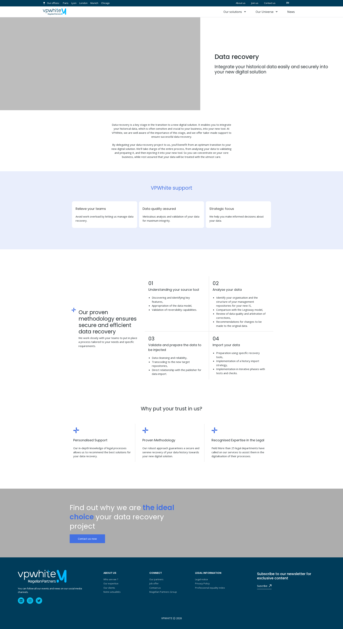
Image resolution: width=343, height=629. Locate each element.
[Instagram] (30, 600)
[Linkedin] (21, 600)
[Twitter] (39, 600)
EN (287, 2)
